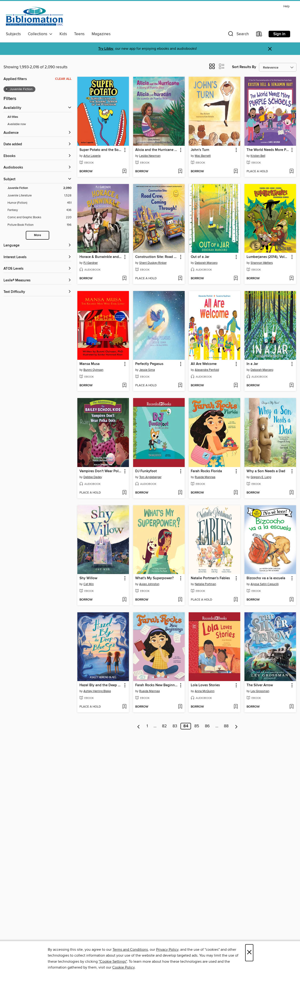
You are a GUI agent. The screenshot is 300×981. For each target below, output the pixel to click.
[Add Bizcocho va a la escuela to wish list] (291, 600)
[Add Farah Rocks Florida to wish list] (236, 493)
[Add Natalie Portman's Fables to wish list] (236, 600)
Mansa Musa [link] (89, 364)
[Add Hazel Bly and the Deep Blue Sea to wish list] (124, 707)
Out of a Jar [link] (200, 257)
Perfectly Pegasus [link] (149, 364)
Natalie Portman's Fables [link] (210, 578)
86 (207, 726)
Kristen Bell (258, 156)
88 (226, 726)
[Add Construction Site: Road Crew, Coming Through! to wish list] (180, 279)
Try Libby (105, 48)
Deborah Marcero (206, 263)
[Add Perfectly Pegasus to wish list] (180, 386)
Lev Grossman (260, 691)
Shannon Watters (262, 263)
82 (164, 726)
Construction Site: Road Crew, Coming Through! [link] (156, 257)
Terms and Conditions (130, 949)
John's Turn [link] (200, 150)
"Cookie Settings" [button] (113, 961)
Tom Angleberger (150, 477)
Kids (63, 34)
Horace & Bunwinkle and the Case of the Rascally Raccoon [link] (100, 257)
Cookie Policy (123, 967)
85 (196, 726)
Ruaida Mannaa (205, 477)
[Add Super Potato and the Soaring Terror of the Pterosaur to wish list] (124, 172)
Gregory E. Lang (261, 477)
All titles (13, 117)
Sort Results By (244, 67)
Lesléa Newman (150, 156)
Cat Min (88, 584)
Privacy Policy (167, 949)
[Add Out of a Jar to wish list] (236, 279)
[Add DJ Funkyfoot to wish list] (180, 493)
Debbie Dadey (92, 477)
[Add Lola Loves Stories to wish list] (236, 707)
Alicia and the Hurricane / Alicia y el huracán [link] (156, 150)
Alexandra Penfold (207, 370)
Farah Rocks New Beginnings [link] (156, 685)
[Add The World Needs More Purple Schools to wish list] (291, 172)
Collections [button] (38, 34)
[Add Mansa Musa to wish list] (124, 386)
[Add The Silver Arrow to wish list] (291, 707)
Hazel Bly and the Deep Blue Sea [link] (100, 685)
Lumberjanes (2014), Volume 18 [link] (268, 257)
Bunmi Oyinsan (93, 370)
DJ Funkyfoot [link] (146, 471)
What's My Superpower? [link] (154, 578)
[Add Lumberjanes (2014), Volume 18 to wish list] (291, 279)
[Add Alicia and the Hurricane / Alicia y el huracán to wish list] (180, 172)
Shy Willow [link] (88, 578)
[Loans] (259, 34)
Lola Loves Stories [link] (205, 685)
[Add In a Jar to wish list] (291, 386)
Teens (79, 34)
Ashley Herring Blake (97, 691)
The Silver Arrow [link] (260, 685)
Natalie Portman (205, 584)
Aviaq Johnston (149, 584)
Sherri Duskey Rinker (153, 263)
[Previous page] (138, 726)
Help (286, 6)
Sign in (279, 34)
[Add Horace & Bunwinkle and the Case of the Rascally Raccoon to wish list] (124, 279)
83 (174, 726)
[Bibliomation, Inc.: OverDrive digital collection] (34, 16)
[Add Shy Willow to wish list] (124, 600)
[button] (238, 34)
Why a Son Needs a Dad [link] (266, 471)
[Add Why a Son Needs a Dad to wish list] (291, 493)
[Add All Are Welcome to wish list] (236, 386)
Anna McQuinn (204, 691)
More (37, 235)
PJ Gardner (90, 263)
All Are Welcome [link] (204, 364)
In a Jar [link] (252, 364)
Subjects (13, 34)
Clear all (63, 79)
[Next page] (236, 726)
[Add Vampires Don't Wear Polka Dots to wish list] (124, 493)
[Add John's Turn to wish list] (236, 172)
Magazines (101, 34)
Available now (17, 124)
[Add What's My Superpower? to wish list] (180, 600)
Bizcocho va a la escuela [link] (266, 578)
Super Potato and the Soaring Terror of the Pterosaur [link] (100, 150)
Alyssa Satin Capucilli (265, 584)
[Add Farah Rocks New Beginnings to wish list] (180, 707)
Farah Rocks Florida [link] (206, 471)
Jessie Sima (147, 370)
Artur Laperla (92, 156)
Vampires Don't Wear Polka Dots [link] (100, 471)
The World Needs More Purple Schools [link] (268, 150)
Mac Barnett (203, 156)
